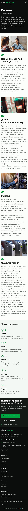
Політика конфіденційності (8, 494)
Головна (3, 13)
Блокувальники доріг (7, 476)
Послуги (3, 484)
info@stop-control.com (9, 442)
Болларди (4, 474)
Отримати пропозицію (10, 416)
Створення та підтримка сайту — (11, 508)
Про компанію (5, 458)
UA (5, 505)
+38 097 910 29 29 (9, 421)
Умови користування (6, 496)
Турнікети (4, 471)
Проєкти (3, 461)
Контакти (3, 464)
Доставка (4, 486)
